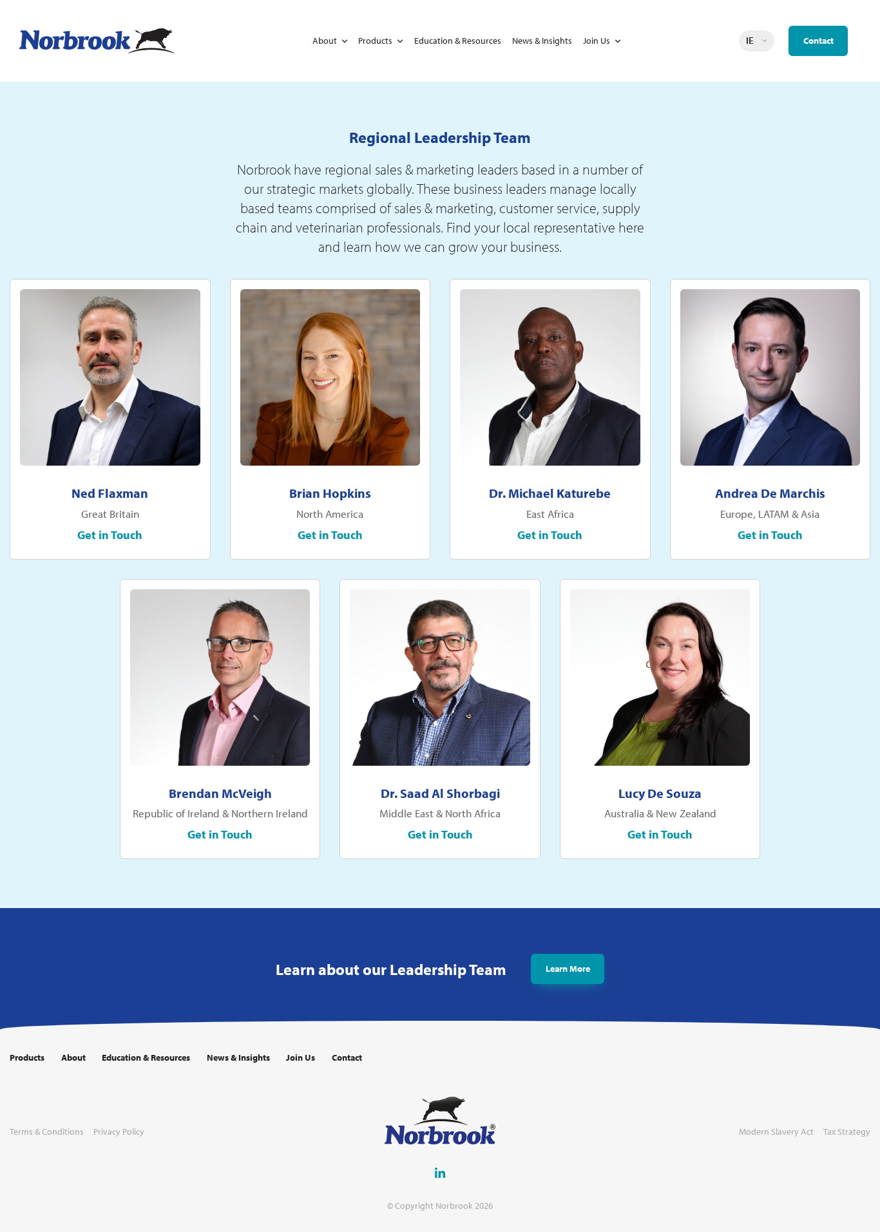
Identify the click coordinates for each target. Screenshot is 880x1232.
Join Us (596, 40)
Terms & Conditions (47, 1131)
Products (375, 40)
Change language (765, 40)
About (324, 40)
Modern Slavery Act (776, 1131)
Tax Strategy (846, 1131)
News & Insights (542, 40)
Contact (818, 40)
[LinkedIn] (440, 1173)
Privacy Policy (118, 1131)
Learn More (568, 968)
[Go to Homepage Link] (97, 40)
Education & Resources (457, 40)
